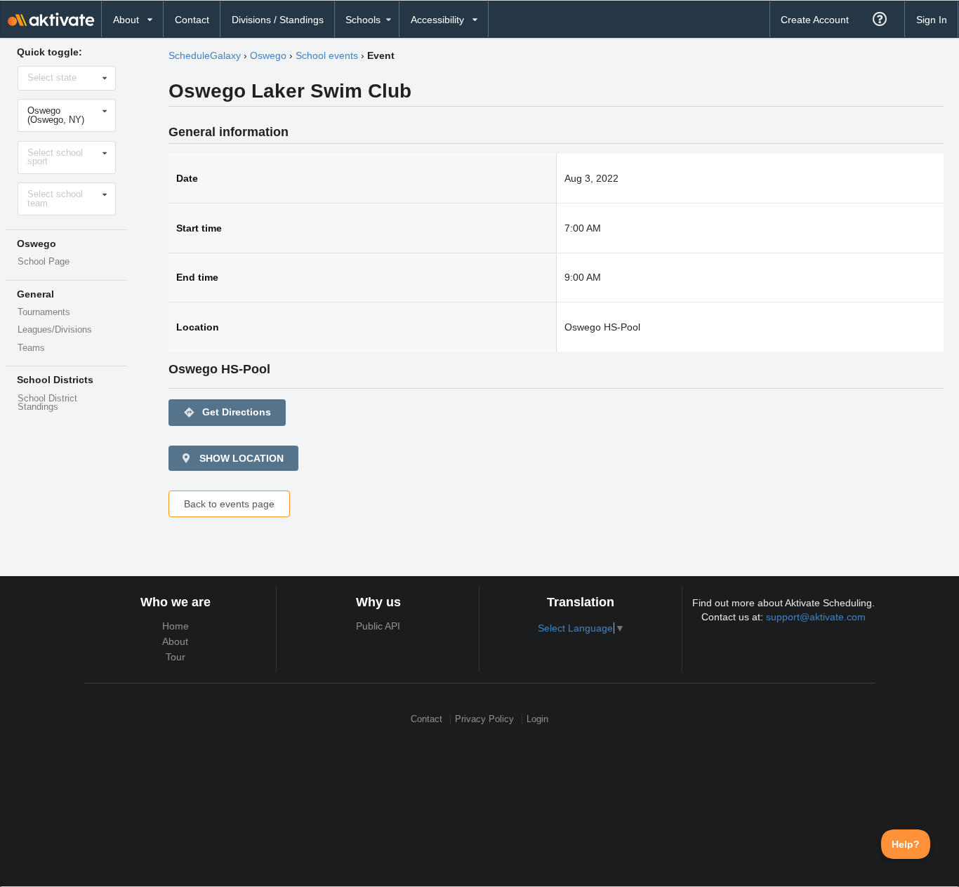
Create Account (815, 19)
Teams (31, 348)
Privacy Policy (484, 718)
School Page (44, 262)
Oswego (268, 55)
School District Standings (47, 403)
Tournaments (44, 312)
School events (327, 55)
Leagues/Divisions (55, 330)
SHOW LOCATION (240, 458)
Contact (192, 19)
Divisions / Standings (278, 19)
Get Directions (227, 412)
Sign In (931, 19)
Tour (175, 656)
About (175, 641)
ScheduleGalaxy (204, 55)
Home (175, 626)
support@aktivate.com (816, 616)
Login (537, 718)
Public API (378, 626)
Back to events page (229, 503)
